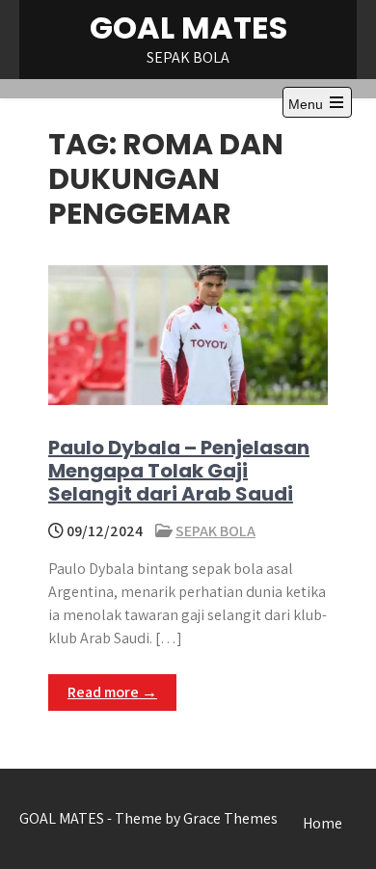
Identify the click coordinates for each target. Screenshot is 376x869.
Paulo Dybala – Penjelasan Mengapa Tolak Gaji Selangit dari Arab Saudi (178, 470)
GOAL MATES (188, 27)
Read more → (112, 692)
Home (322, 823)
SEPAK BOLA (215, 531)
